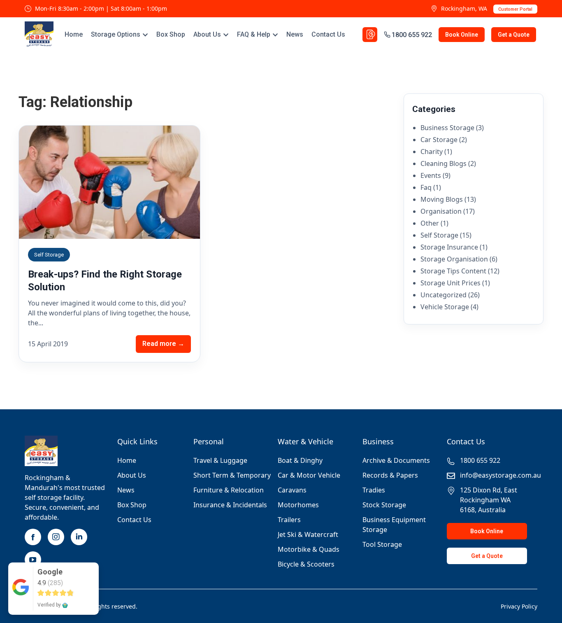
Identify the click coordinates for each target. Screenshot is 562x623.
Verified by (49, 605)
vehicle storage (444, 306)
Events (430, 175)
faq (426, 187)
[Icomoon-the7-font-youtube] (33, 559)
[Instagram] (56, 537)
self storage (439, 235)
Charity (431, 151)
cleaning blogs (443, 163)
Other (429, 223)
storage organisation (454, 259)
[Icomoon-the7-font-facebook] (33, 537)
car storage (438, 139)
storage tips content (453, 270)
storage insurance (449, 247)
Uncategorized (443, 294)
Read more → (163, 344)
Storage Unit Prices (450, 282)
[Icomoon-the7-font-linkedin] (79, 537)
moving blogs (441, 199)
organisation (441, 211)
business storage (447, 127)
